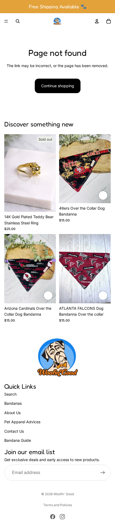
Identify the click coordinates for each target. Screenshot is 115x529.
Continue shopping (57, 85)
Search (10, 394)
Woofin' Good (63, 494)
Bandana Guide (17, 440)
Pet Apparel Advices (22, 421)
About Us (12, 412)
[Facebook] (52, 516)
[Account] (97, 21)
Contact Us (14, 431)
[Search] (18, 21)
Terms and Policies (57, 505)
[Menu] (6, 21)
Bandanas (13, 403)
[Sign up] (102, 472)
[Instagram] (62, 516)
